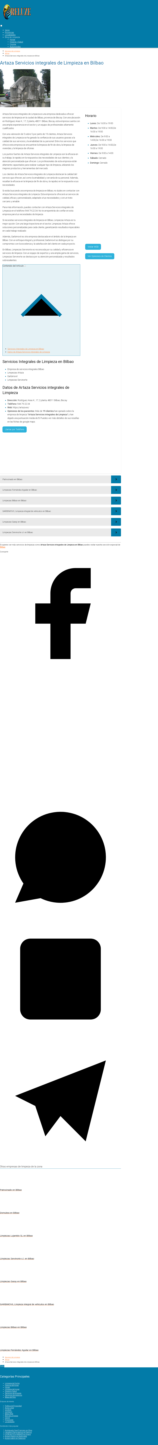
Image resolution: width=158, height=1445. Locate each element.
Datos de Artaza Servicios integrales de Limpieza (29, 352)
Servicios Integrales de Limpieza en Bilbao (26, 349)
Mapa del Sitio (10, 1397)
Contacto (8, 1412)
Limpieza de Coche (12, 1383)
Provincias (9, 32)
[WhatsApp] (60, 917)
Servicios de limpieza (13, 1393)
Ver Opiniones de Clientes (100, 256)
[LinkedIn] (60, 1039)
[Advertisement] (41, 452)
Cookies (8, 1410)
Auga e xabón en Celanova (15, 1438)
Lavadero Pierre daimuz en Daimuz (18, 1432)
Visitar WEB (93, 246)
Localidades (10, 35)
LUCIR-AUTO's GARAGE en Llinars (18, 1434)
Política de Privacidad (13, 1406)
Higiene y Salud (16, 42)
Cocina (13, 44)
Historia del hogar (12, 1385)
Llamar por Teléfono (14, 429)
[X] (60, 795)
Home (7, 1418)
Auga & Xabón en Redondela (16, 1436)
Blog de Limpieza (11, 1416)
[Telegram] (60, 1161)
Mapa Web (9, 1414)
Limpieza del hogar (12, 1389)
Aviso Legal (9, 1408)
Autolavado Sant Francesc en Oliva (18, 1430)
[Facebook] (60, 673)
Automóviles (15, 46)
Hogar (12, 39)
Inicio (7, 30)
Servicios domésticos (13, 1395)
